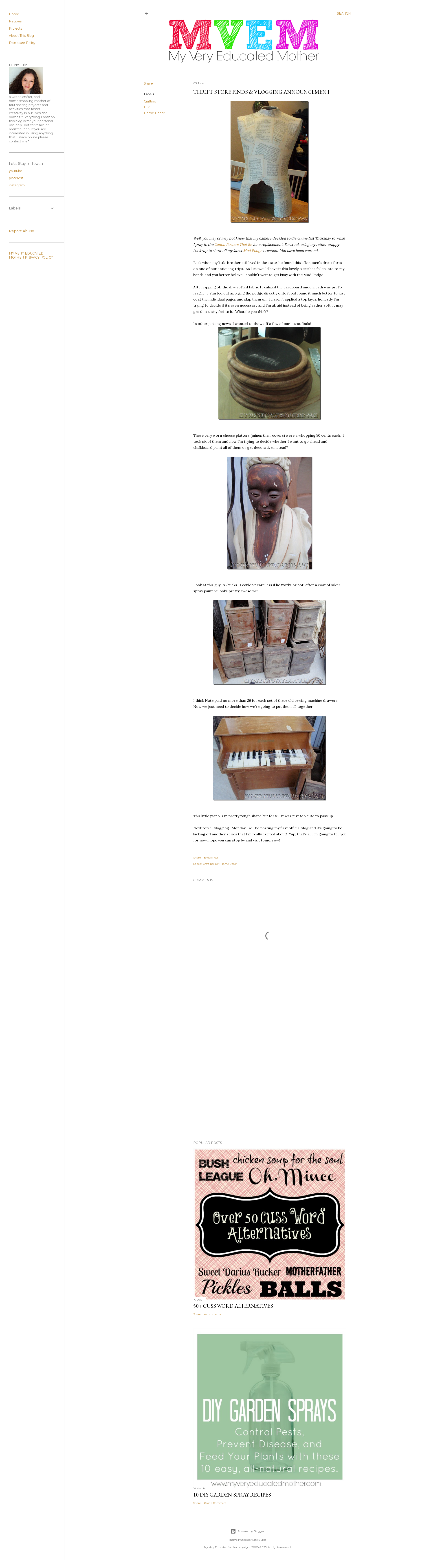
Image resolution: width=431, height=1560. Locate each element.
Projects (15, 28)
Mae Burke (259, 1539)
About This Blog (21, 36)
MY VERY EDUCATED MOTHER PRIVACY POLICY (31, 255)
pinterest (16, 178)
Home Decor (154, 113)
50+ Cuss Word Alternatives (233, 1305)
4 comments (212, 1314)
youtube (15, 171)
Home (14, 14)
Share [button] (148, 83)
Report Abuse (21, 231)
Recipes (15, 21)
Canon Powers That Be (233, 244)
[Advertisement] (269, 1029)
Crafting (150, 101)
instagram (17, 185)
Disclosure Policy (22, 43)
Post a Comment (215, 1503)
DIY (147, 107)
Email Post (211, 857)
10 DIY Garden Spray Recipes (232, 1494)
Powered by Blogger (251, 1531)
